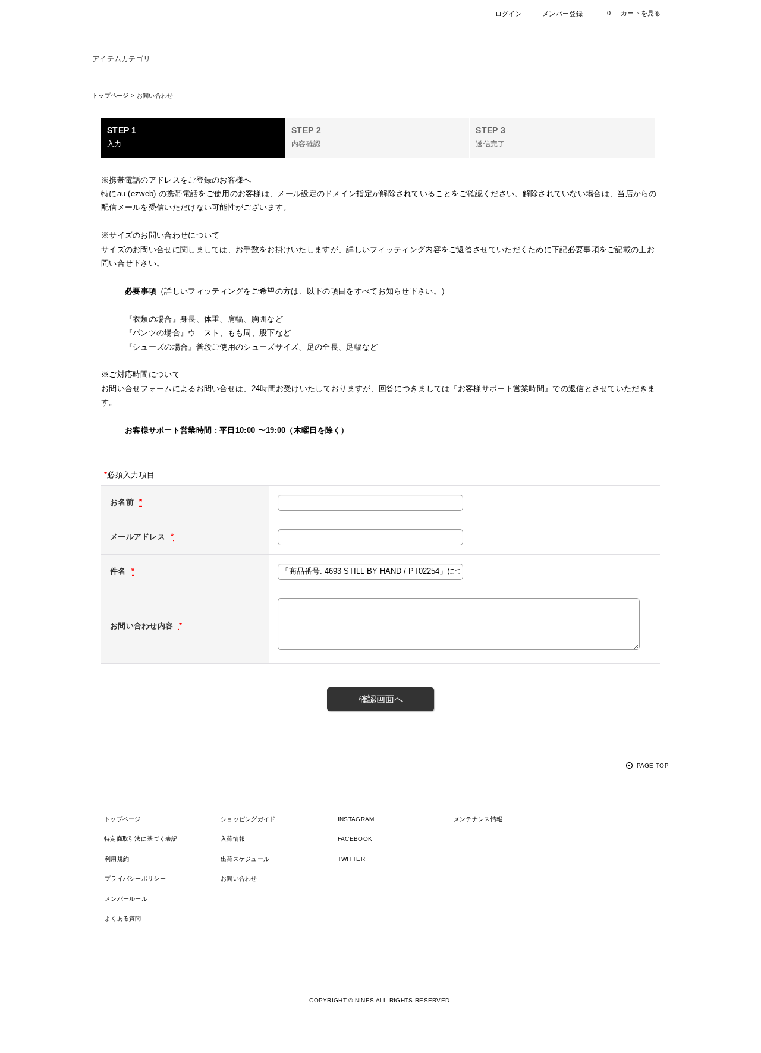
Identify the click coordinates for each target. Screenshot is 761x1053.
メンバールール (126, 898)
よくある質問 (123, 918)
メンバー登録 (562, 13)
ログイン (508, 13)
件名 (119, 571)
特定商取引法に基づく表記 (141, 838)
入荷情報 (233, 838)
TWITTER (351, 859)
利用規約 (117, 859)
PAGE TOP (653, 765)
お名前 (123, 502)
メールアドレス (139, 536)
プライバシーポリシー (135, 878)
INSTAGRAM (356, 819)
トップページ (122, 819)
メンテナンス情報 (478, 819)
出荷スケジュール (245, 859)
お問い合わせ (239, 878)
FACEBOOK (355, 838)
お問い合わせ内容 (143, 625)
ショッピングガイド (248, 819)
